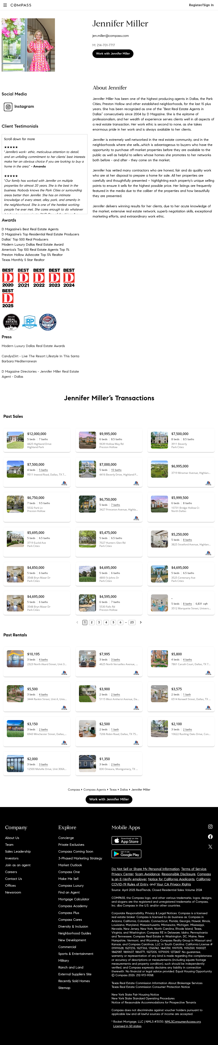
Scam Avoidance (147, 874)
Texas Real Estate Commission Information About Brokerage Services (157, 983)
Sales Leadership (18, 851)
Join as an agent (17, 865)
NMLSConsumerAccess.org (183, 1021)
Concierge (66, 838)
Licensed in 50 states (127, 1026)
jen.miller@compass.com (110, 36)
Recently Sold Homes (74, 981)
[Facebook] (210, 836)
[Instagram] (210, 826)
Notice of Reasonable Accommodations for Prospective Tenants (154, 1002)
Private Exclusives (71, 845)
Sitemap (64, 988)
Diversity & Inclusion (73, 926)
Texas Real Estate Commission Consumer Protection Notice (151, 987)
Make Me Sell (68, 879)
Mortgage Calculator (73, 899)
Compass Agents (94, 789)
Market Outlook (70, 865)
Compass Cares (70, 920)
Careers (11, 872)
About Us (12, 838)
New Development (72, 940)
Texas (113, 789)
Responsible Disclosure (178, 874)
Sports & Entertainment (75, 954)
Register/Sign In (201, 5)
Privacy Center (122, 874)
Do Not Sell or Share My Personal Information (145, 869)
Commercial (67, 947)
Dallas (124, 789)
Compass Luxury (71, 886)
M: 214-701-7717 (103, 45)
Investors (12, 858)
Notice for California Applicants (171, 879)
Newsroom (13, 892)
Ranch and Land (70, 967)
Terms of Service (193, 869)
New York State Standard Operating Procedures (143, 998)
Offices (10, 886)
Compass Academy (72, 906)
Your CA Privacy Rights (173, 884)
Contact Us (13, 879)
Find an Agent (69, 892)
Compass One (69, 872)
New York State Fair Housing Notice (135, 994)
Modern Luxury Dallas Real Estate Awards (33, 346)
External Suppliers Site (75, 974)
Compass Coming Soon (75, 851)
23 (132, 622)
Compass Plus (68, 913)
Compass (74, 789)
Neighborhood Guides (74, 933)
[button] (5, 5)
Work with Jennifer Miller (113, 53)
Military (63, 961)
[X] (210, 846)
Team (9, 845)
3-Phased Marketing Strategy (80, 858)
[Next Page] (140, 622)
